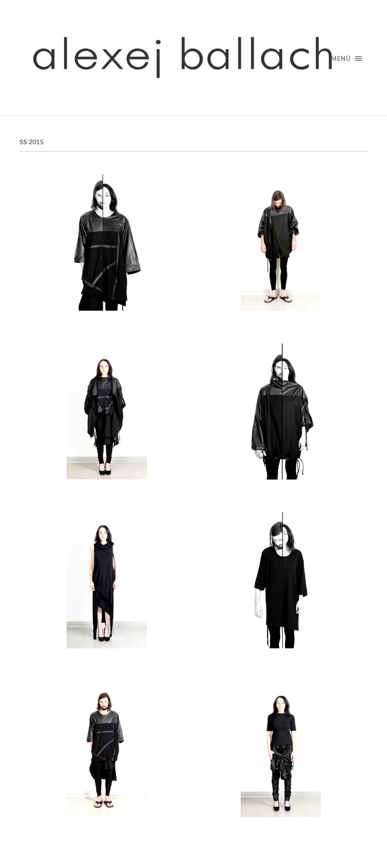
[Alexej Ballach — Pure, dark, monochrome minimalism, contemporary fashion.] (193, 57)
